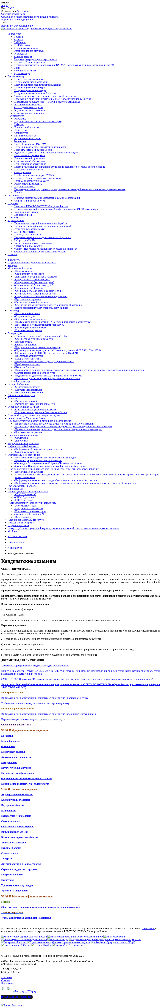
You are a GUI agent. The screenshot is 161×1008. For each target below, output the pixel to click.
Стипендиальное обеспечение (30, 164)
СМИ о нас (20, 42)
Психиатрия (8, 816)
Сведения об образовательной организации (24, 16)
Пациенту (13, 203)
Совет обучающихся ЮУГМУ (30, 144)
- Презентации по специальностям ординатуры (39, 324)
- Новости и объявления (27, 313)
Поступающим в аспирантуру (30, 90)
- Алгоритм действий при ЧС (29, 514)
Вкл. (18, 11)
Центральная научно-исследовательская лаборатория (42, 237)
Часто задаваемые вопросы (28, 107)
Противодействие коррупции (29, 62)
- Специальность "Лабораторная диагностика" (39, 290)
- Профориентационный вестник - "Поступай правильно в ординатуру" (52, 322)
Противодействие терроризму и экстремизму (38, 178)
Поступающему (16, 76)
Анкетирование (22, 172)
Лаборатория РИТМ (24, 240)
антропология (23, 757)
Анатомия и (8, 757)
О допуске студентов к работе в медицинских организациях (46, 152)
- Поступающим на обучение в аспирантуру (37, 347)
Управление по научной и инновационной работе (40, 223)
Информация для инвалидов (29, 113)
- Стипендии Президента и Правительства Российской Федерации (49, 466)
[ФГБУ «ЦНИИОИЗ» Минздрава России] (24, 939)
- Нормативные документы (28, 471)
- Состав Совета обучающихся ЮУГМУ (35, 409)
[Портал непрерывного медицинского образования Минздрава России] (101, 942)
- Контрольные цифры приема (30, 319)
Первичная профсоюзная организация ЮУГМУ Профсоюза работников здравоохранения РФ (64, 65)
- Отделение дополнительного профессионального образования (48, 305)
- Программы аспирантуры (28, 355)
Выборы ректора (23, 56)
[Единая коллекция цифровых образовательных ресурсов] (58, 942)
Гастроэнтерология (12, 874)
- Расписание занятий (25, 401)
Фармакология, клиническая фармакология (26, 778)
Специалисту (15, 195)
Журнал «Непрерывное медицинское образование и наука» (46, 248)
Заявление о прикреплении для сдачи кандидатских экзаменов (35, 665)
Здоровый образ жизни (26, 212)
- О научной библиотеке (27, 387)
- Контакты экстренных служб (30, 511)
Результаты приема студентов (29, 110)
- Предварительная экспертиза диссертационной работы (44, 361)
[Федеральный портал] (14, 942)
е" (152, 679)
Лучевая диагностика (13, 842)
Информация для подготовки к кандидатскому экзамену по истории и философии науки (49, 714)
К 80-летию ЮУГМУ (25, 70)
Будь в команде (22, 73)
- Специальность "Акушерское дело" (33, 285)
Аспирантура (21, 132)
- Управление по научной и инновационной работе (41, 336)
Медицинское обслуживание (29, 158)
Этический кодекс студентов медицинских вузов (40, 147)
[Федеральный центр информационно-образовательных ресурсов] (105, 939)
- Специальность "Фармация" (30, 288)
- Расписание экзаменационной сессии (35, 404)
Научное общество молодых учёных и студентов (40, 251)
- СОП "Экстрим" (23, 500)
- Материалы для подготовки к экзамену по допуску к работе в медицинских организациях (63, 426)
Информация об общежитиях (29, 161)
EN (31, 19)
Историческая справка (26, 48)
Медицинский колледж (26, 127)
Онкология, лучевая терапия (17, 826)
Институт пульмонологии (28, 234)
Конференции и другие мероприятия (33, 243)
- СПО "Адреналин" (25, 497)
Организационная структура (29, 50)
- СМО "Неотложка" (25, 494)
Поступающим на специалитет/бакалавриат (37, 84)
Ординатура (20, 130)
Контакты (54, 16)
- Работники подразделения (28, 392)
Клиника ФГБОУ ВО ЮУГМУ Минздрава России (41, 206)
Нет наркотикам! (23, 214)
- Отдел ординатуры (25, 316)
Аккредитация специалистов (29, 200)
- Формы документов (25, 344)
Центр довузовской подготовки (31, 82)
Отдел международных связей (30, 229)
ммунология (10, 762)
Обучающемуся (16, 115)
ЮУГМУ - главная (17, 536)
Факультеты (20, 118)
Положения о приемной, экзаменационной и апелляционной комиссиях (53, 99)
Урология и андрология (14, 890)
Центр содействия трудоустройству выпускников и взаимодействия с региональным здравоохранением (69, 189)
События (18, 36)
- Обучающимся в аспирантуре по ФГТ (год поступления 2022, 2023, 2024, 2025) (57, 350)
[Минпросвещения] (114, 936)
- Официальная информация (29, 273)
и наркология (23, 816)
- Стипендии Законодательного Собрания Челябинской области (48, 463)
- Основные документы (26, 452)
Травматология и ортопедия (17, 885)
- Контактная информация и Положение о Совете (40, 412)
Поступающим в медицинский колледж (35, 93)
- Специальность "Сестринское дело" (34, 282)
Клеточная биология (13, 751)
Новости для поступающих (28, 79)
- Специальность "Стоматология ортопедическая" (40, 296)
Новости (18, 39)
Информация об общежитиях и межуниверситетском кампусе (47, 101)
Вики (17, 67)
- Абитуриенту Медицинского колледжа (35, 276)
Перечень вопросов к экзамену (17, 719)
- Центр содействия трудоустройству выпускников (41, 307)
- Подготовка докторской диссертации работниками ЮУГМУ (47, 378)
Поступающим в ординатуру (29, 87)
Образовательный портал (27, 138)
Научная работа (16, 220)
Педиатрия (7, 880)
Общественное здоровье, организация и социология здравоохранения (40, 907)
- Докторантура (22, 381)
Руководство (20, 53)
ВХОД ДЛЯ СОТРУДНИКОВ (17, 997)
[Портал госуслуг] (57, 939)
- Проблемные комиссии (27, 364)
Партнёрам (13, 217)
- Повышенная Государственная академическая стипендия (45, 457)
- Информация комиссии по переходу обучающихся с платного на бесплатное (55, 480)
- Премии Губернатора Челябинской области (38, 460)
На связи (12, 254)
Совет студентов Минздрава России (33, 149)
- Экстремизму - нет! (25, 505)
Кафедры (19, 124)
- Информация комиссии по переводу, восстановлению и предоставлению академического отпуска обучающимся (75, 483)
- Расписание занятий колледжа (31, 302)
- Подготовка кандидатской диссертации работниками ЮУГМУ (48, 375)
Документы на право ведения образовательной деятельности (46, 96)
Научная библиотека (25, 135)
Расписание (20, 141)
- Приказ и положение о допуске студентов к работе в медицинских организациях (58, 429)
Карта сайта (7, 983)
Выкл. (25, 11)
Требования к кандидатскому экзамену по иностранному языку (35, 703)
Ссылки (5, 980)
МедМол (18, 192)
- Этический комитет (25, 367)
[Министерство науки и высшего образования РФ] (75, 936)
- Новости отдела (23, 341)
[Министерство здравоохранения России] (24, 936)
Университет (14, 34)
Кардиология (8, 810)
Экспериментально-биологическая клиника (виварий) (43, 226)
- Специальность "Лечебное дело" (32, 279)
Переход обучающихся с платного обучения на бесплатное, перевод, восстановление (59, 166)
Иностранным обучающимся (29, 155)
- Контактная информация (28, 330)
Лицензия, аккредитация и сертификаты (35, 59)
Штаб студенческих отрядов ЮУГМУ (34, 175)
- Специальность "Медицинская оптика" (36, 293)
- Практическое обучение (27, 299)
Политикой (148, 928)
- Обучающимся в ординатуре (30, 327)
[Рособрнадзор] (124, 942)
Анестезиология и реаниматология (21, 864)
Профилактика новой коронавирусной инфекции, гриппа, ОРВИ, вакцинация (56, 209)
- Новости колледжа (24, 271)
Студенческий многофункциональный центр (38, 121)
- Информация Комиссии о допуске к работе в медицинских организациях (54, 423)
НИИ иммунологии (24, 231)
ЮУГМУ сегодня (23, 45)
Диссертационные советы (28, 246)
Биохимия (7, 735)
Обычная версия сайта (13, 14)
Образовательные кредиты (28, 104)
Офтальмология (10, 821)
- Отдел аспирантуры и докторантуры (34, 339)
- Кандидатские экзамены (27, 358)
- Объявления (21, 437)
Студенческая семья (24, 186)
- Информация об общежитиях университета (38, 449)
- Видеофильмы (22, 517)
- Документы (21, 440)
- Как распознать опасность (28, 508)
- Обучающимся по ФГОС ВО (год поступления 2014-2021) (46, 353)
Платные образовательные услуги (32, 181)
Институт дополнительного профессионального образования (47, 197)
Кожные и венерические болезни (19, 837)
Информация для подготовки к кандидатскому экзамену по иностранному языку (44, 698)
